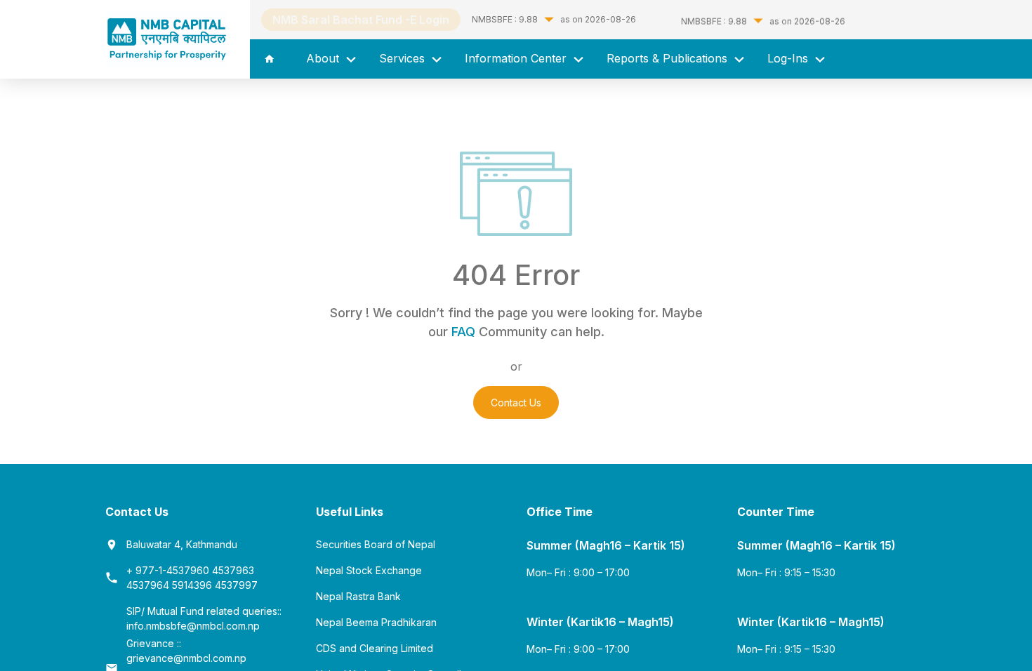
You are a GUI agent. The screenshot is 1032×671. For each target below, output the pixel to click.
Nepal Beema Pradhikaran (376, 622)
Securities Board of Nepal (375, 544)
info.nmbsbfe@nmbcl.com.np (193, 626)
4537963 (233, 570)
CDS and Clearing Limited (374, 648)
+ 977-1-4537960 (169, 570)
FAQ (463, 331)
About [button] (324, 58)
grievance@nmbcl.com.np (186, 658)
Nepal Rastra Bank (358, 596)
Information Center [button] (517, 58)
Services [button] (403, 58)
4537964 (149, 585)
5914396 (193, 585)
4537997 (236, 585)
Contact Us (516, 402)
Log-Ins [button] (789, 58)
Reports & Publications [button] (669, 58)
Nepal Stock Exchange (369, 570)
